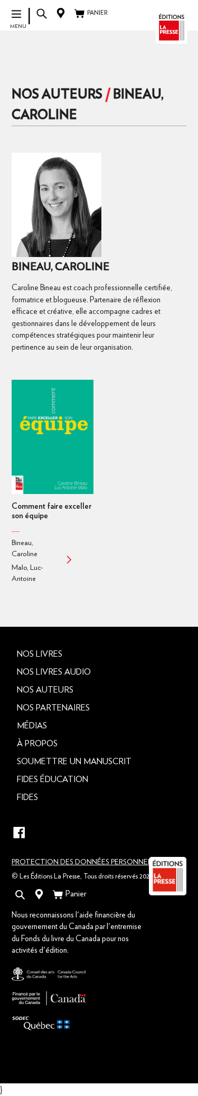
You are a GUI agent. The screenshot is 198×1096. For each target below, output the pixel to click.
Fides (27, 797)
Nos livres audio (54, 672)
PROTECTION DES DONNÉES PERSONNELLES (87, 862)
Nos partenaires (53, 708)
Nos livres (39, 654)
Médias (32, 726)
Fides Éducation (52, 779)
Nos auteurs (57, 94)
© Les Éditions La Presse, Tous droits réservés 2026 (82, 876)
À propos (37, 743)
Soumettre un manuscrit (74, 761)
